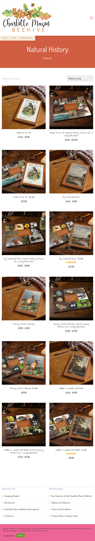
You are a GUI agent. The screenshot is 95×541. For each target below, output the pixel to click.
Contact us (9, 516)
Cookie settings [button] (9, 535)
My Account (9, 502)
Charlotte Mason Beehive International (21, 509)
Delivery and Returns (60, 502)
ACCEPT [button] (20, 535)
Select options (24, 107)
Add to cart (23, 171)
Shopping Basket (12, 496)
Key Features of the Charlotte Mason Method (71, 496)
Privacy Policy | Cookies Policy (64, 516)
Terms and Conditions (61, 509)
